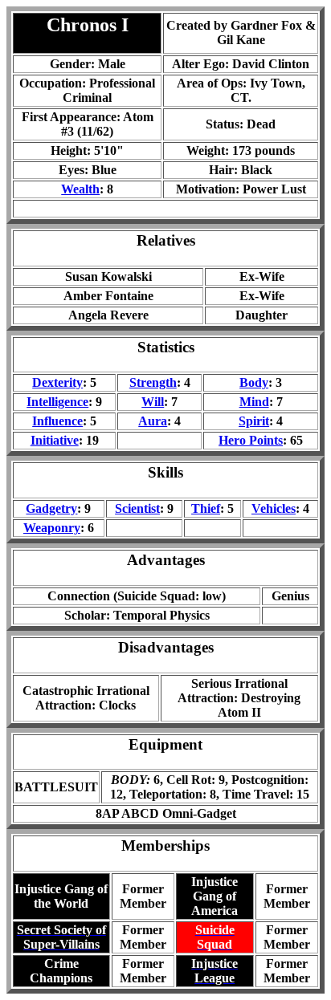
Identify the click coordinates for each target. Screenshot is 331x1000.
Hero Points (251, 440)
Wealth (80, 189)
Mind (254, 402)
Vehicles (273, 508)
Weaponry (51, 528)
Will (152, 402)
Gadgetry (51, 508)
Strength (153, 382)
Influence (57, 421)
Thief (205, 508)
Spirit (254, 421)
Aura (152, 421)
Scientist (137, 508)
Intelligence (57, 402)
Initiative (55, 440)
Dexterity (57, 382)
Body (253, 382)
